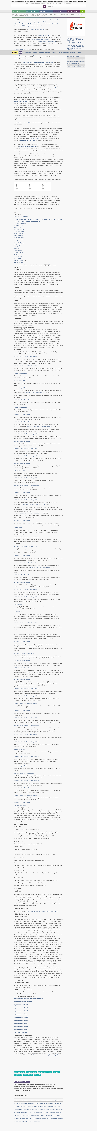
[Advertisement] (76, 92)
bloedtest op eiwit (31, 1072)
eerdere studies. (35, 138)
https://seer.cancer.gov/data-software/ (35, 392)
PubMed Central (23, 356)
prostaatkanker (70, 39)
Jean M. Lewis (17, 227)
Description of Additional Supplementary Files (28, 998)
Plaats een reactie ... (21, 1082)
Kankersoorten (15, 14)
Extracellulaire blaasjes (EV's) (22, 123)
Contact (79, 52)
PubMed (16, 356)
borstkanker (70, 38)
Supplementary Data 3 (21, 1011)
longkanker (80, 45)
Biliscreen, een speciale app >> (74, 63)
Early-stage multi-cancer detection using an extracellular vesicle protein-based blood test (38, 220)
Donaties (41, 52)
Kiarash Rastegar (18, 243)
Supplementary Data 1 (21, 1005)
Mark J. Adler (17, 258)
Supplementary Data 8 (21, 1026)
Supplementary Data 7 (21, 1023)
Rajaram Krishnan (19, 262)
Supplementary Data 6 (21, 1020)
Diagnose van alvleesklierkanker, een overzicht (70, 14)
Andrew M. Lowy (18, 235)
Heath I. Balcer (18, 250)
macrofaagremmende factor (28, 146)
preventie (69, 49)
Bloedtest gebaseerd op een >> (74, 58)
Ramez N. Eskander (19, 237)
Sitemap (35, 52)
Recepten (72, 52)
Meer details (50, 6)
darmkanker (81, 44)
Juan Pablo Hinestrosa (20, 223)
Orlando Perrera (18, 239)
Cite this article (53, 265)
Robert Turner (18, 254)
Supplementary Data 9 (21, 1029)
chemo (68, 47)
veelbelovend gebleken (21, 101)
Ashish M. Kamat (18, 233)
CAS (15, 400)
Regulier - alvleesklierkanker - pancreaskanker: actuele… (44, 14)
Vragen (60, 52)
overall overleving (72, 45)
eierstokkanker (41, 41)
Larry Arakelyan (18, 252)
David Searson (18, 241)
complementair (70, 40)
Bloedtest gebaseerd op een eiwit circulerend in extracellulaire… (28, 15)
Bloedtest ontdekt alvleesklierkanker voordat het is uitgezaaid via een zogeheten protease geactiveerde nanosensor (37, 1100)
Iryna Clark (17, 248)
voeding (69, 48)
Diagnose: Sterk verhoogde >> (74, 65)
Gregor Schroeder (19, 231)
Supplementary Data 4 (21, 1014)
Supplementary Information (23, 1002)
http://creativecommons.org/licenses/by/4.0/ (45, 1055)
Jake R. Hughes (18, 245)
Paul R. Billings (18, 256)
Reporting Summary (20, 1032)
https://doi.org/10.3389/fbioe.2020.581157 (32, 513)
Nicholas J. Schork (19, 229)
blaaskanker (37, 1075)
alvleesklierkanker (19, 1072)
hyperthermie (77, 38)
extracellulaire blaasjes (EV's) (40, 39)
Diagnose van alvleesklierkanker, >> (75, 66)
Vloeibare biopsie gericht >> (73, 56)
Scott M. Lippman (18, 260)
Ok (44, 6)
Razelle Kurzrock (18, 225)
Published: (21, 216)
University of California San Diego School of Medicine (30, 55)
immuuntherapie (76, 48)
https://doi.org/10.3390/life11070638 (40, 567)
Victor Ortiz (17, 247)
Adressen (66, 52)
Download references (20, 805)
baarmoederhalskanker (72, 44)
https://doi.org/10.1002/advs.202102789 (34, 504)
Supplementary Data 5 (21, 1017)
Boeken (47, 52)
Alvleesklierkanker (25, 14)
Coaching (53, 52)
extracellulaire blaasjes (27, 140)
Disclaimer (28, 52)
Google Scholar (32, 356)
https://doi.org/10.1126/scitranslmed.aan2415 (39, 426)
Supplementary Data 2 (21, 1008)
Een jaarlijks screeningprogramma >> (75, 61)
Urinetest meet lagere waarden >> (75, 59)
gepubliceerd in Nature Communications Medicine (38, 62)
